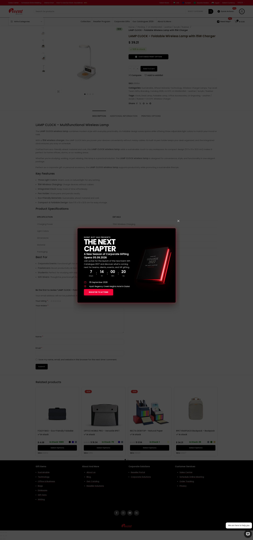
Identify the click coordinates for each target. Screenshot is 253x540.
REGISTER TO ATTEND (98, 292)
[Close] (178, 221)
